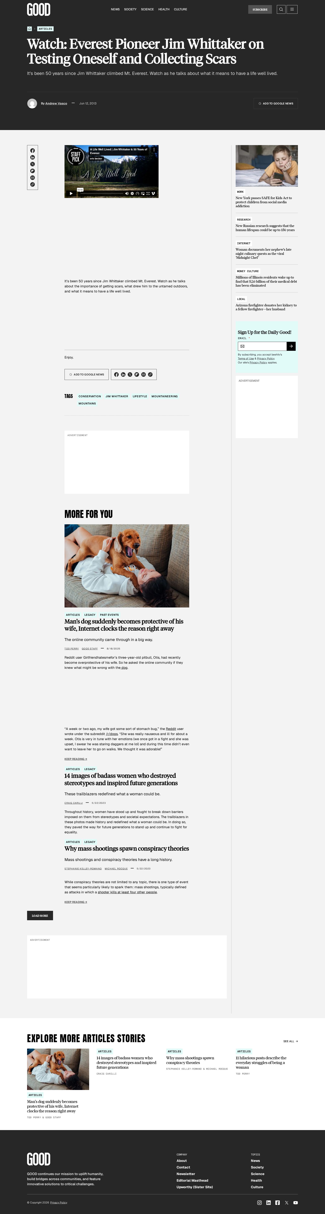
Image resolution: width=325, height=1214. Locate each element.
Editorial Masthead (192, 1180)
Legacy (90, 615)
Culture (180, 9)
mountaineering (165, 396)
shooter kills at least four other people (127, 892)
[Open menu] (292, 9)
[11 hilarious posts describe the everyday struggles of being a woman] (267, 1062)
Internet (244, 243)
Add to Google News (278, 103)
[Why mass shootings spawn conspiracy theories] (197, 1060)
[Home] (29, 28)
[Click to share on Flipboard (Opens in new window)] (32, 171)
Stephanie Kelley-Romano (83, 868)
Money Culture (248, 271)
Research (244, 219)
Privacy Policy (265, 358)
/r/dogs (112, 734)
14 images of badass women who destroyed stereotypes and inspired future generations (121, 779)
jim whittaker (117, 396)
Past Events (109, 615)
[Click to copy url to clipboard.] (32, 184)
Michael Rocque (116, 868)
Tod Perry (72, 648)
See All (288, 1041)
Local (241, 299)
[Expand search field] (281, 9)
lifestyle (140, 396)
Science (147, 9)
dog (124, 667)
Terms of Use (246, 358)
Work (240, 191)
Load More (40, 915)
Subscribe (260, 9)
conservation (90, 396)
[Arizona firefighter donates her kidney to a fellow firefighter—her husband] (267, 302)
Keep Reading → (76, 759)
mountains (87, 403)
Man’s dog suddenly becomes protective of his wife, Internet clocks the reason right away (124, 625)
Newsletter (186, 1174)
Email (244, 338)
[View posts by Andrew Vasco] (32, 103)
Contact (183, 1167)
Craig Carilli (74, 803)
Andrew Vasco (56, 103)
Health (163, 9)
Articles (45, 28)
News (115, 9)
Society (130, 9)
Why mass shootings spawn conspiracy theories (127, 848)
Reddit (171, 729)
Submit (293, 347)
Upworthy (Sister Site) (195, 1187)
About (182, 1160)
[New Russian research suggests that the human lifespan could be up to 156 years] (267, 223)
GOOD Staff (90, 648)
